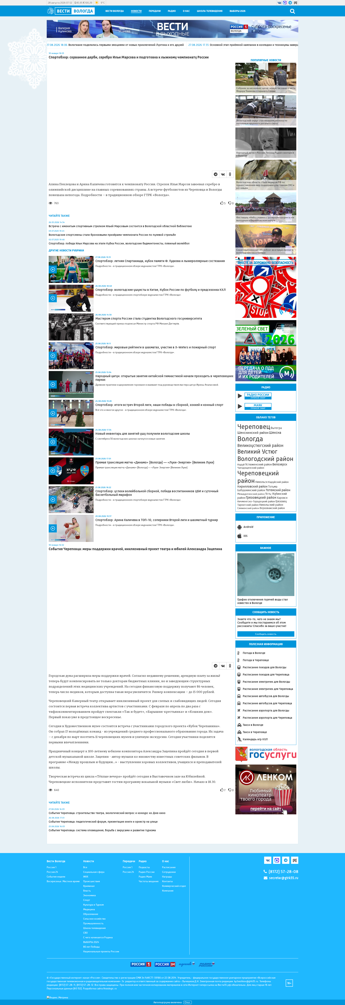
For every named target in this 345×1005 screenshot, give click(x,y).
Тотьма (272, 486)
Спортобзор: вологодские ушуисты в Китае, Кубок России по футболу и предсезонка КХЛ (160, 290)
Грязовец (281, 501)
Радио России (147, 871)
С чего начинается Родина (98, 937)
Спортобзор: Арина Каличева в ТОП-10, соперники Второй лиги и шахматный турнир (156, 520)
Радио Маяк (145, 876)
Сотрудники (169, 871)
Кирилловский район (252, 486)
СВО (85, 932)
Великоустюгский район (260, 445)
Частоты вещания (148, 881)
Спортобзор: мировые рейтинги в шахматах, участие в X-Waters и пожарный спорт (155, 347)
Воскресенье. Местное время (63, 881)
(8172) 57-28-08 (283, 871)
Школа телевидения (209, 11)
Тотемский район (278, 490)
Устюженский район (258, 464)
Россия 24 (52, 871)
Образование (90, 914)
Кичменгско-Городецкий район (256, 501)
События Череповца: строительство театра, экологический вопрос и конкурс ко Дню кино (107, 813)
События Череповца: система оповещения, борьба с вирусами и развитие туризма (102, 830)
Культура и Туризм (93, 904)
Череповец (253, 427)
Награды (167, 876)
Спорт (86, 900)
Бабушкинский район (251, 490)
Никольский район (271, 504)
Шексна (275, 433)
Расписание (169, 867)
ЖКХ (85, 876)
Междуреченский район (251, 493)
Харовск (282, 497)
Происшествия (91, 881)
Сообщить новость (265, 634)
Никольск (261, 482)
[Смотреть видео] (71, 269)
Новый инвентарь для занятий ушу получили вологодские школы (142, 433)
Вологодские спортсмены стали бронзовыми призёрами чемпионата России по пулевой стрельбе (112, 235)
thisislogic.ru (110, 988)
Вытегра (276, 428)
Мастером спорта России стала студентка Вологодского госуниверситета (148, 318)
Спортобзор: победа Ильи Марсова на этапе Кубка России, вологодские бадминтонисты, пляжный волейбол (119, 243)
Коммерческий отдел (174, 886)
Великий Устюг (257, 451)
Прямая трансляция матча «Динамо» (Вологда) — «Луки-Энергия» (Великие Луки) (154, 462)
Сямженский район (248, 508)
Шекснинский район (252, 433)
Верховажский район (272, 508)
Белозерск (279, 464)
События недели (56, 876)
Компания (167, 890)
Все (85, 867)
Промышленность (93, 923)
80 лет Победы (91, 946)
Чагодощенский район (250, 467)
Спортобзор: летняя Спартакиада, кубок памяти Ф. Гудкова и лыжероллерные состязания (160, 261)
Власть (87, 890)
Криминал (89, 886)
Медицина (89, 909)
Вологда (250, 439)
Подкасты (144, 867)
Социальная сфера (93, 871)
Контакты (167, 881)
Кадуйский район (278, 482)
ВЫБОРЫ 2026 (237, 11)
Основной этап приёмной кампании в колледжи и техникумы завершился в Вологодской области (208, 45)
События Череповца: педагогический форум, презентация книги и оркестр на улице (103, 821)
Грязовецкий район (261, 497)
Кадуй (241, 464)
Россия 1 (51, 867)
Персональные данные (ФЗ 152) (64, 988)
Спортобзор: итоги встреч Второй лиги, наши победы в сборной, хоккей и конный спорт (159, 405)
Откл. (188, 1002)
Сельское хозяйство (94, 918)
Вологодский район (265, 459)
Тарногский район (248, 504)
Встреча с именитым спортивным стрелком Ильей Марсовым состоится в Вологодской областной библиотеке (120, 226)
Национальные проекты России (101, 951)
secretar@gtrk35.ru (283, 878)
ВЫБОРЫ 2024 (91, 942)
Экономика (89, 895)
